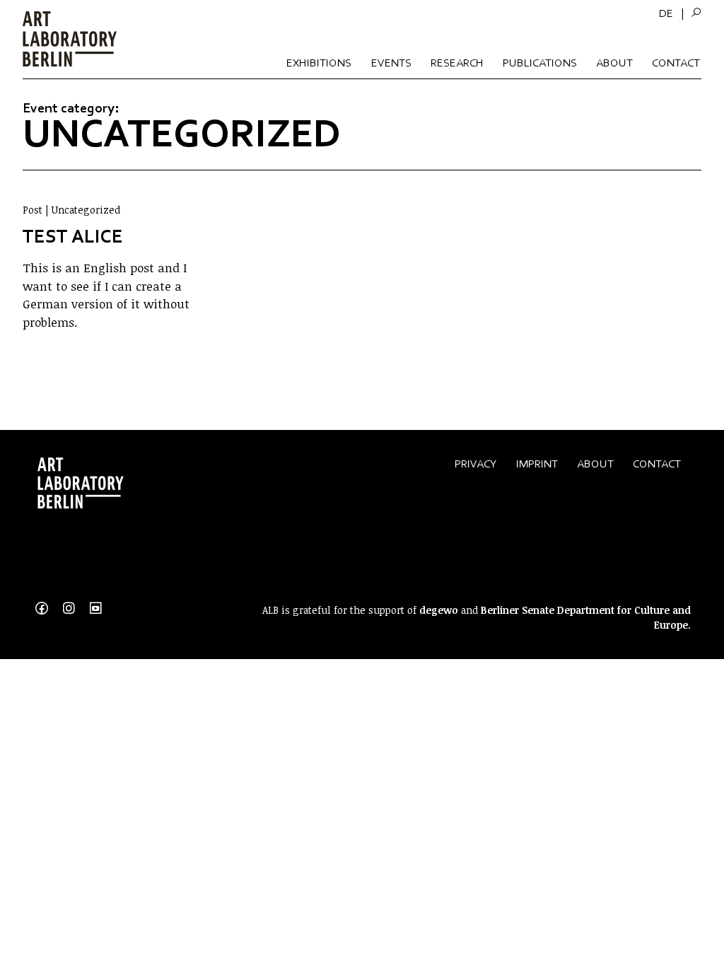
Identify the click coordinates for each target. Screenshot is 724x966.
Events (391, 62)
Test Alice (73, 236)
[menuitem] (666, 13)
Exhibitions (318, 62)
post (32, 209)
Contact (676, 62)
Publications (540, 62)
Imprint (537, 463)
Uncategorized (86, 209)
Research (457, 62)
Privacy (476, 463)
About (614, 62)
